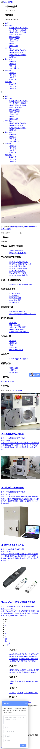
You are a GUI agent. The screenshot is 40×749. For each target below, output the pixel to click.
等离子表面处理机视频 (17, 50)
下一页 (7, 643)
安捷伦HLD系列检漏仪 (18, 327)
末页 (7, 645)
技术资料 (12, 64)
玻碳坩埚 (12, 341)
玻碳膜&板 (13, 347)
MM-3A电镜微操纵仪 (17, 311)
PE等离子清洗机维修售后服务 (20, 284)
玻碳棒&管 (13, 343)
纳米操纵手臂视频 (16, 52)
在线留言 (12, 88)
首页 (7, 23)
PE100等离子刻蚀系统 (17, 266)
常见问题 (12, 66)
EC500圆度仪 (14, 302)
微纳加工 (12, 43)
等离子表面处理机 (16, 226)
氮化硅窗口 (13, 368)
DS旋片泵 (13, 323)
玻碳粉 (12, 345)
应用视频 (12, 57)
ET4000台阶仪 (14, 293)
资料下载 (12, 61)
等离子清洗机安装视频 (17, 55)
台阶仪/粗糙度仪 (15, 34)
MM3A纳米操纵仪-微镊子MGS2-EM (22, 314)
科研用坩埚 (13, 372)
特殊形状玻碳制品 (16, 350)
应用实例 (8, 48)
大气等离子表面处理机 (17, 253)
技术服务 (8, 59)
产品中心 (8, 25)
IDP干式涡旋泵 (15, 325)
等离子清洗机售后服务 (17, 32)
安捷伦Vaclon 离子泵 (17, 329)
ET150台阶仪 (14, 296)
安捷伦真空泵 (14, 39)
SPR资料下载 (14, 68)
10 (6, 639)
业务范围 (12, 75)
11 (6, 641)
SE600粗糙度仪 (15, 300)
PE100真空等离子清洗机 (18, 262)
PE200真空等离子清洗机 (18, 268)
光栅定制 (12, 370)
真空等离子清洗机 (30, 226)
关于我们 (8, 70)
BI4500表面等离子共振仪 (18, 359)
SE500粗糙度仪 (15, 298)
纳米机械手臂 (14, 37)
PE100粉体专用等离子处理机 (20, 264)
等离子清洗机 (6, 229)
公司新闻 (12, 79)
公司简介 (12, 73)
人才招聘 (12, 86)
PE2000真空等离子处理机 (18, 275)
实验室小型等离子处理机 (18, 28)
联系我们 (8, 82)
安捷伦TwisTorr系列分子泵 (19, 332)
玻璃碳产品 (13, 41)
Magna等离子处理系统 (17, 273)
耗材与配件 (13, 46)
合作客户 (12, 77)
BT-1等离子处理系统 (17, 271)
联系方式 (12, 84)
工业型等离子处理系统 (17, 30)
